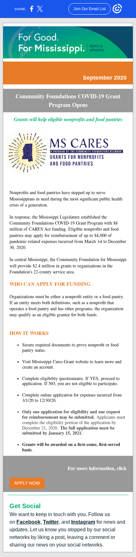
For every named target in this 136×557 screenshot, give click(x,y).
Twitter (51, 522)
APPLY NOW (27, 483)
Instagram (83, 522)
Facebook (28, 522)
